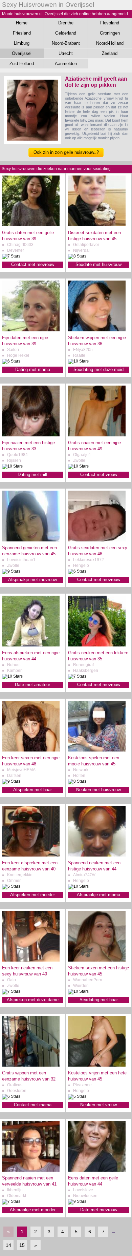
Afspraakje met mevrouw (32, 579)
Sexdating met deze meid (98, 369)
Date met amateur (32, 684)
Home (21, 22)
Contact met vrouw (98, 474)
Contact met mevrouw (32, 264)
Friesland (22, 33)
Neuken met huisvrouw (98, 789)
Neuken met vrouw (98, 1104)
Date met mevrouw (98, 1209)
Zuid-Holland (21, 63)
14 (8, 1245)
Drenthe (65, 22)
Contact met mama (32, 1104)
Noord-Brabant (66, 43)
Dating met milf (32, 474)
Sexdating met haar (99, 999)
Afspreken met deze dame (33, 999)
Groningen (110, 33)
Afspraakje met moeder (33, 1209)
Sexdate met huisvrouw (98, 264)
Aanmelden (66, 63)
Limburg (21, 43)
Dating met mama (32, 369)
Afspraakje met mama (98, 894)
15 (22, 1245)
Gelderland (65, 33)
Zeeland (109, 53)
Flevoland (109, 22)
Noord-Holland (110, 43)
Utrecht (66, 53)
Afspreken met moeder (32, 894)
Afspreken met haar (32, 789)
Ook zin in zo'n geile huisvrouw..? (66, 152)
